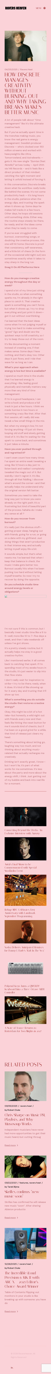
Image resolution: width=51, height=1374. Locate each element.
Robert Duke (12, 1110)
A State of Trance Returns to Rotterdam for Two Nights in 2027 (23, 1029)
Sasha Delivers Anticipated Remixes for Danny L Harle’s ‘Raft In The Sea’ (24, 949)
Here (36, 267)
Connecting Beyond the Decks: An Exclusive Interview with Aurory (23, 832)
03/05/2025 (11, 1106)
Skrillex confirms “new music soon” (22, 1194)
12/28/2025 (11, 1264)
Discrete (9, 146)
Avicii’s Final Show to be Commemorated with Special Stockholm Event (21, 867)
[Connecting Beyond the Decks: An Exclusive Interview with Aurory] (26, 816)
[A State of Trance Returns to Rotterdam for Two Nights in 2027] (26, 1010)
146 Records (15, 168)
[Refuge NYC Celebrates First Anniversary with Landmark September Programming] (26, 890)
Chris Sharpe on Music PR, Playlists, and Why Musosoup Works (25, 1119)
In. (12, 1367)
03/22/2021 (11, 1182)
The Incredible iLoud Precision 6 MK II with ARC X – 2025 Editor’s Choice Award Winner (22, 1280)
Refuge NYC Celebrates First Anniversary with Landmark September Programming (20, 913)
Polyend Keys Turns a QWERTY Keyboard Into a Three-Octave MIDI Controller (24, 989)
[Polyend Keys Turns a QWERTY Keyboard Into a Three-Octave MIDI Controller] (26, 968)
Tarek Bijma (12, 1187)
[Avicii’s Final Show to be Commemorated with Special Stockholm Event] (26, 849)
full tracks (18, 210)
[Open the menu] (41, 8)
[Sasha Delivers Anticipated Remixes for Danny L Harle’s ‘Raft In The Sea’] (26, 931)
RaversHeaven (25, 1353)
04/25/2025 (11, 69)
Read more (10, 1145)
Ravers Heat (26, 69)
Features (23, 1182)
